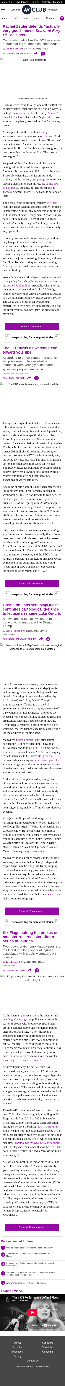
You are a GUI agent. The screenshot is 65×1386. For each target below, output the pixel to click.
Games (50, 18)
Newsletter (53, 9)
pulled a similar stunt (28, 739)
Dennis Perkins (13, 631)
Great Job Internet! (26, 639)
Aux (5, 54)
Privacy (17, 1356)
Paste (4, 2)
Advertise (17, 1347)
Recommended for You (17, 1241)
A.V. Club (14, 2)
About (17, 1342)
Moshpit (57, 2)
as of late (52, 202)
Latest (4, 18)
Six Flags (20, 970)
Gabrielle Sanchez (14, 49)
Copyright (47, 1351)
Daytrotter (46, 2)
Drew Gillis (11, 369)
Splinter (35, 2)
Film (25, 18)
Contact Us (33, 1360)
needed (24, 309)
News (11, 54)
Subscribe (15, 9)
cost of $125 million (19, 285)
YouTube (20, 378)
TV (15, 18)
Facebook (17, 1351)
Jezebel (25, 2)
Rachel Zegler (23, 54)
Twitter (48, 136)
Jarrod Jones (12, 962)
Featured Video (11, 1291)
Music (37, 18)
